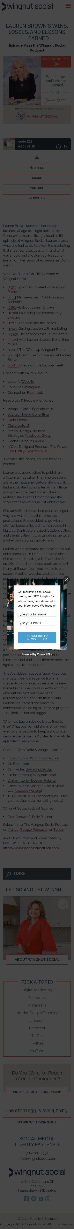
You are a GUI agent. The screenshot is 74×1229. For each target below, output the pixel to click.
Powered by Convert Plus (37, 654)
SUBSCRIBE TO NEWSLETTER (37, 637)
